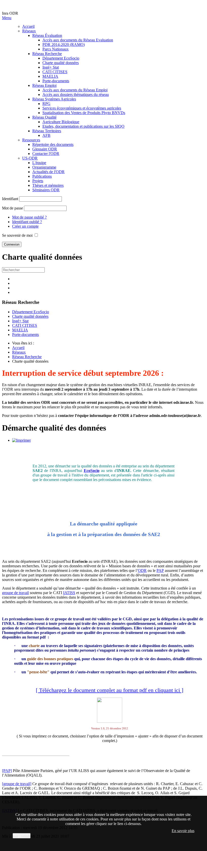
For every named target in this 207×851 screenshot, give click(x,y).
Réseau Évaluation (47, 35)
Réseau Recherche (47, 53)
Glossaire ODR (44, 149)
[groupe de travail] (16, 784)
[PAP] (7, 770)
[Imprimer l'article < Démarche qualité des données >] (21, 440)
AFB (46, 135)
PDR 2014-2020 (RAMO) (63, 44)
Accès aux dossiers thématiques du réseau (75, 94)
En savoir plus (183, 831)
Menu (6, 18)
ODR (142, 570)
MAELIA (50, 76)
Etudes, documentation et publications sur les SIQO (83, 126)
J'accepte (22, 836)
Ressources (31, 140)
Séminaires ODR (46, 190)
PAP (160, 570)
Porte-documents (55, 81)
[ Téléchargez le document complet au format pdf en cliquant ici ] (109, 690)
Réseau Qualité (44, 117)
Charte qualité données (60, 63)
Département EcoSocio (60, 58)
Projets (37, 181)
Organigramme (44, 167)
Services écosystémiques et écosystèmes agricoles (81, 108)
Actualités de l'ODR (48, 172)
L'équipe (39, 163)
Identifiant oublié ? (27, 222)
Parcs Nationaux (55, 49)
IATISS (69, 593)
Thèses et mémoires (48, 185)
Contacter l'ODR (45, 153)
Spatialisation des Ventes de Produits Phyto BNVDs (83, 113)
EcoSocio (91, 470)
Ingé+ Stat (50, 67)
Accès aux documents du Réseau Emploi (75, 90)
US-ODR (30, 158)
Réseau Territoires (46, 131)
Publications (42, 176)
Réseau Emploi (44, 85)
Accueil (28, 26)
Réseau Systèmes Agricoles (54, 99)
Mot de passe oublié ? (29, 217)
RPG (46, 103)
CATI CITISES (54, 72)
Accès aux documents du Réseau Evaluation (77, 40)
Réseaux (29, 31)
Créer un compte (25, 226)
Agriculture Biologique (60, 122)
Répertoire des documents (52, 144)
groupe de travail (15, 593)
